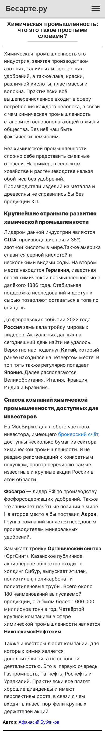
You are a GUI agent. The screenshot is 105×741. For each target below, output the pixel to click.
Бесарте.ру (26, 8)
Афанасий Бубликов (39, 722)
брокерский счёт (78, 434)
